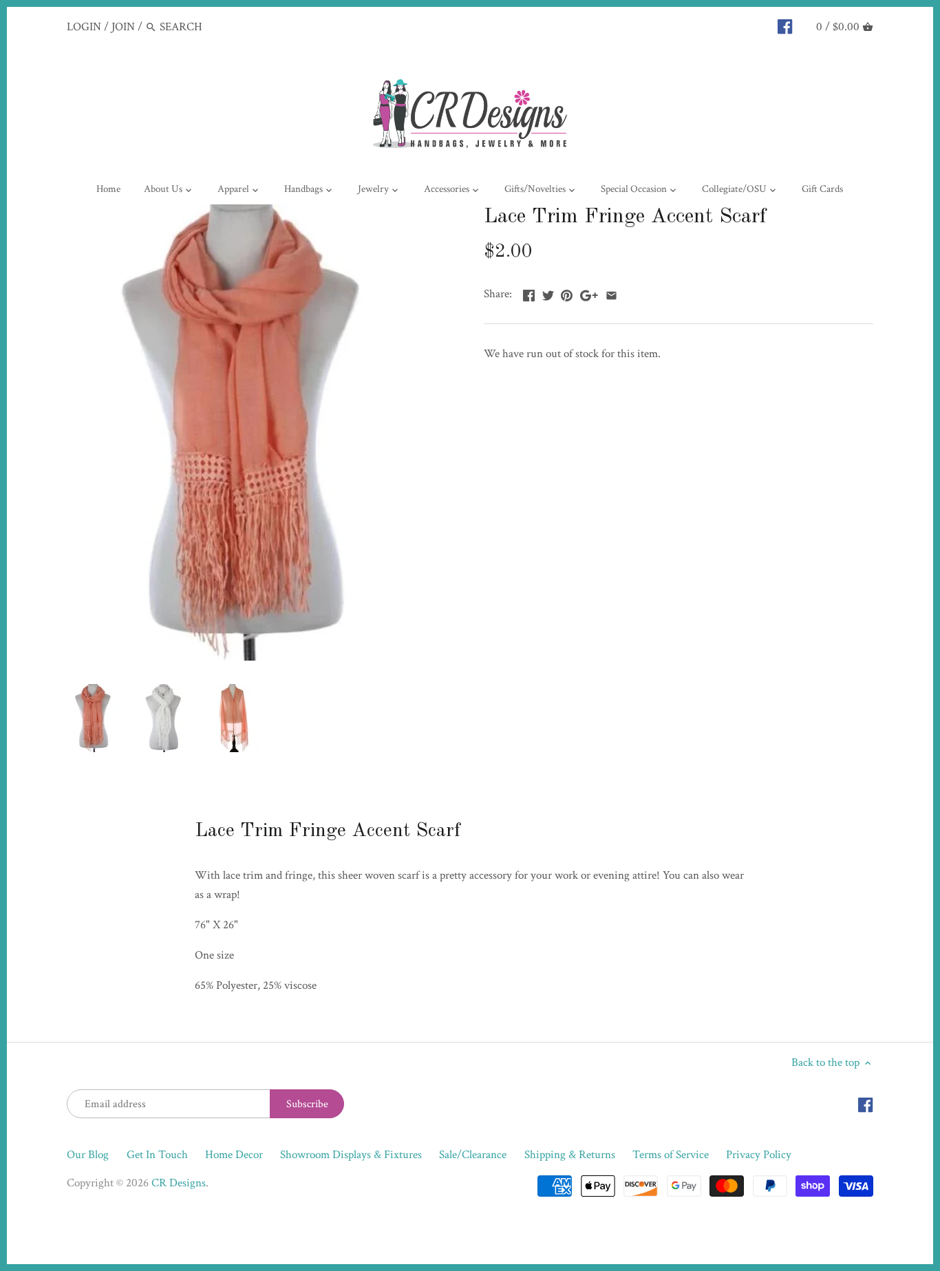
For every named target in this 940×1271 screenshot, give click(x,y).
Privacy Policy (758, 1154)
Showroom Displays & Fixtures (351, 1154)
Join (123, 26)
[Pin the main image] (567, 292)
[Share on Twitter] (548, 292)
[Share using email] (611, 292)
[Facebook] (785, 26)
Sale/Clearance (472, 1154)
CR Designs (178, 1182)
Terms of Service (670, 1154)
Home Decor (234, 1154)
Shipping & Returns (569, 1154)
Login (84, 26)
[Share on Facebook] (529, 292)
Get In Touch (157, 1154)
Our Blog (88, 1154)
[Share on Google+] (589, 292)
